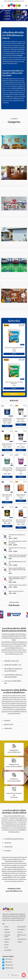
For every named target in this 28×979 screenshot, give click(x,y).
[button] (2, 6)
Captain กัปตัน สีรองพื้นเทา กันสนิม (21, 419)
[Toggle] (2, 661)
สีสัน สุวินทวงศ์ (9, 965)
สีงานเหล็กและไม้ (22, 927)
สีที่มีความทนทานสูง (22, 935)
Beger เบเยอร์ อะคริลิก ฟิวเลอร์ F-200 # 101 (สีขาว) (7, 496)
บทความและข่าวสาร (7, 935)
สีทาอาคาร (20, 932)
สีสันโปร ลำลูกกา (10, 968)
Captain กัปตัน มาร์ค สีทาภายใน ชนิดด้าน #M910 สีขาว (14, 383)
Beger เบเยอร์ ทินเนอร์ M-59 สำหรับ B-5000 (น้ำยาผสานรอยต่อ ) (21, 521)
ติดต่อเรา (6, 942)
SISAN (8, 97)
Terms (6, 947)
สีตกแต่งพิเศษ (21, 929)
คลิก (21, 891)
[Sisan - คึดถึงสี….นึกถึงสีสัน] (14, 5)
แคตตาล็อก (7, 932)
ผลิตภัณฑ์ (6, 929)
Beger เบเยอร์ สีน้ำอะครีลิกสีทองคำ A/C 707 (7, 444)
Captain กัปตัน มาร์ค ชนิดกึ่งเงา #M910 (21, 495)
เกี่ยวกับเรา (7, 939)
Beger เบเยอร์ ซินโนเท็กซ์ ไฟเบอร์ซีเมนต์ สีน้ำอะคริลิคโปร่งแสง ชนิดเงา (7, 470)
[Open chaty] (24, 975)
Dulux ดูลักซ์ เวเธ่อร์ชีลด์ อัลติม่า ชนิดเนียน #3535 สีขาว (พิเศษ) (7, 420)
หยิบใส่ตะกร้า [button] (14, 354)
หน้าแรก (6, 927)
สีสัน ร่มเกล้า (9, 962)
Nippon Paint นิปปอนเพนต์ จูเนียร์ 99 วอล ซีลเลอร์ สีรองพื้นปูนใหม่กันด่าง (21, 470)
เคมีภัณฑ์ (20, 942)
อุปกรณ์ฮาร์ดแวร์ (22, 939)
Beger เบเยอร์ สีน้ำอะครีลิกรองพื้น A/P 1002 (7, 520)
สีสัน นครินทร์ (9, 959)
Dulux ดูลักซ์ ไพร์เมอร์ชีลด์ (21, 444)
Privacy (6, 945)
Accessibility (7, 950)
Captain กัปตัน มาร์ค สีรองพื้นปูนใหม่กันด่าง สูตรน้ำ (14, 348)
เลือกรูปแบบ (7, 426)
